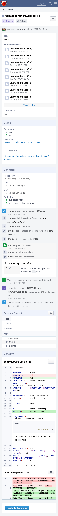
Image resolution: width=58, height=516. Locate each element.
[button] (55, 3)
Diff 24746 (40, 211)
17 (10, 268)
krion (22, 29)
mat (10, 135)
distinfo (12, 345)
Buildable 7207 (16, 200)
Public (23, 20)
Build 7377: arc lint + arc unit (21, 203)
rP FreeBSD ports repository (17, 178)
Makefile (13, 342)
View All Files (29, 105)
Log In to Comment (17, 508)
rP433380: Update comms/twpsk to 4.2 (22, 142)
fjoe (10, 131)
